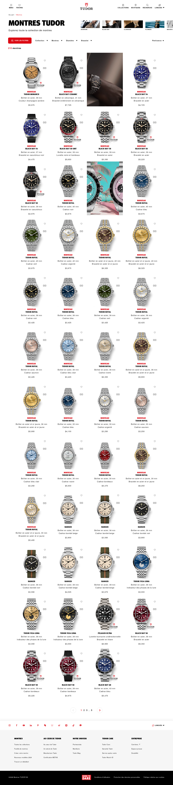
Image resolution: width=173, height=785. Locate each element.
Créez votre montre (21, 753)
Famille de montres (21, 749)
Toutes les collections (22, 744)
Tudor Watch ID (107, 757)
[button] (147, 6)
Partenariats (77, 744)
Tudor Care (106, 744)
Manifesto (76, 749)
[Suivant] (167, 26)
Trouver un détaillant (21, 762)
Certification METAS (51, 757)
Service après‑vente (109, 753)
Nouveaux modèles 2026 (23, 757)
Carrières (134, 744)
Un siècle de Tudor (50, 749)
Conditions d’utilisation (102, 777)
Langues (158, 725)
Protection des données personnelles (127, 777)
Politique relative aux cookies (154, 777)
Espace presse (136, 749)
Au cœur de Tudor (50, 744)
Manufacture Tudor (50, 753)
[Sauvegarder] (45, 60)
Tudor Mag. (77, 753)
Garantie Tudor (107, 749)
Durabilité (134, 753)
